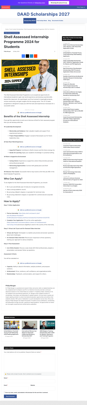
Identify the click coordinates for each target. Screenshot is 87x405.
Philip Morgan (7, 51)
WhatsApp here (40, 3)
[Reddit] (35, 56)
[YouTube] (15, 307)
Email (6, 385)
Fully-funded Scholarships (16, 29)
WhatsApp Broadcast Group (59, 2)
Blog (49, 20)
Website (33, 385)
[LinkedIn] (31, 56)
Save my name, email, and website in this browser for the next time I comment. (26, 392)
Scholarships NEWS (30, 20)
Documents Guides (57, 20)
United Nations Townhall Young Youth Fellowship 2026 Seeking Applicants (11, 332)
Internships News (42, 20)
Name (6, 378)
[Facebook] (23, 56)
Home (6, 29)
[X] (27, 56)
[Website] (7, 307)
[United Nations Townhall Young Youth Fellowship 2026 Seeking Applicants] (11, 325)
